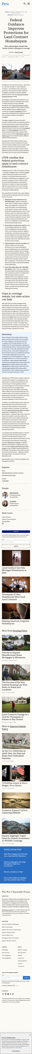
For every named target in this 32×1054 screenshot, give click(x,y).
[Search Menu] (24, 3)
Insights (4, 947)
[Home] (16, 892)
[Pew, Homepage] (5, 3)
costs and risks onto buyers (9, 126)
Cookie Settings (16, 1051)
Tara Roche (13, 501)
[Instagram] (6, 994)
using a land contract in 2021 (20, 105)
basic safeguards (14, 130)
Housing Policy (20, 630)
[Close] (30, 1035)
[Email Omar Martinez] (3, 523)
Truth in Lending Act (16, 111)
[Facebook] (3, 994)
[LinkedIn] (8, 994)
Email (3, 539)
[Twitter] (10, 994)
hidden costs (5, 135)
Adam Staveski (14, 493)
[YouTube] (13, 994)
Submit (16, 546)
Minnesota (10, 442)
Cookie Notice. (18, 1047)
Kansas (18, 442)
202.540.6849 (6, 521)
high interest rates (21, 134)
